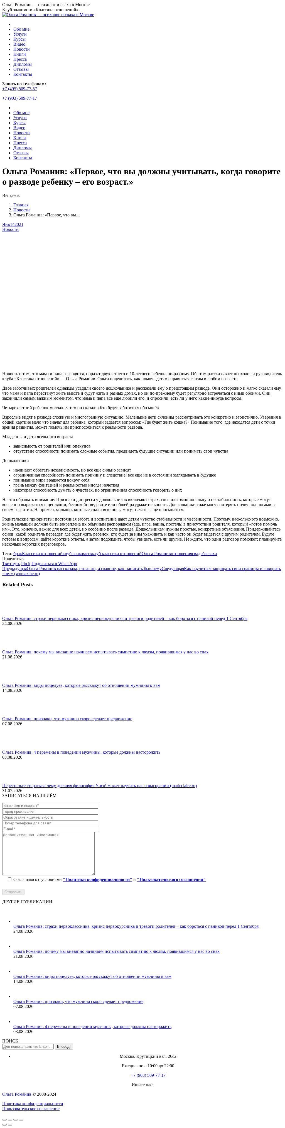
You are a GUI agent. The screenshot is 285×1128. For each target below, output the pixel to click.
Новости (10, 229)
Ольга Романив (156, 553)
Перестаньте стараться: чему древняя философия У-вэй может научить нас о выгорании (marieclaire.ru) (99, 785)
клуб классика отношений (117, 553)
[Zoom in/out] (21, 1119)
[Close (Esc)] (4, 1119)
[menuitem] (21, 29)
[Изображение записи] (17, 613)
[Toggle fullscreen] (15, 1119)
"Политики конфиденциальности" (97, 879)
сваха (212, 553)
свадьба (199, 553)
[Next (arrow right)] (10, 1124)
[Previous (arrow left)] (4, 1124)
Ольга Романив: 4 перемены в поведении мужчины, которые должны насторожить (81, 752)
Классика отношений (42, 553)
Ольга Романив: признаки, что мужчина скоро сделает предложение (67, 718)
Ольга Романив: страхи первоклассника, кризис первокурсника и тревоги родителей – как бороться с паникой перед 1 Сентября (124, 618)
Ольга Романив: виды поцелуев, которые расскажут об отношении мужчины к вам (81, 685)
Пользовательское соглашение (31, 1108)
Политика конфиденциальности (32, 1103)
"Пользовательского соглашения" (171, 879)
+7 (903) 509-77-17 (19, 98)
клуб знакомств (77, 553)
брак (17, 553)
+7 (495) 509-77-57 (19, 88)
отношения (181, 553)
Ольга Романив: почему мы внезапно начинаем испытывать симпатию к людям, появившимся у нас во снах (105, 652)
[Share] (10, 1119)
